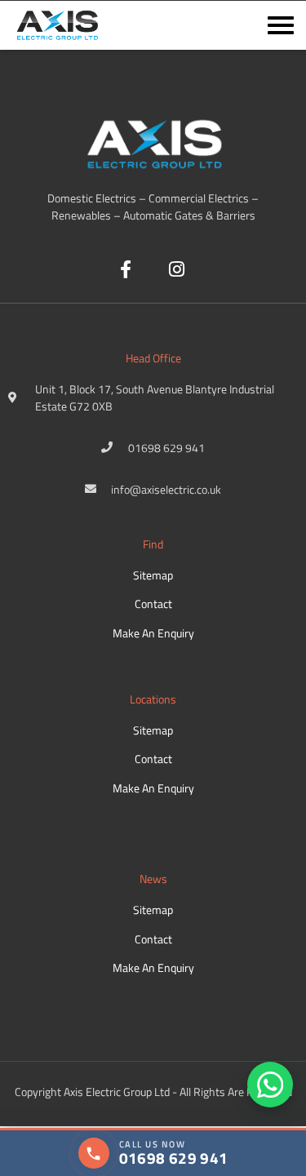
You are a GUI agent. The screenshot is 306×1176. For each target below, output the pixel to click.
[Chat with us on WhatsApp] (270, 1084)
